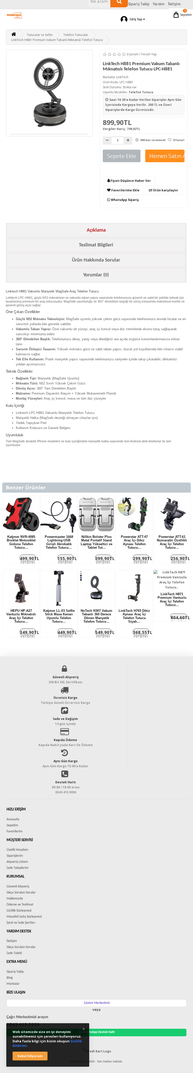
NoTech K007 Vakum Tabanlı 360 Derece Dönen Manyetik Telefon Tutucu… (96, 616)
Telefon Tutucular (75, 35)
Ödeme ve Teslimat (20, 905)
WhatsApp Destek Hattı (99, 1032)
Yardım (159, 4)
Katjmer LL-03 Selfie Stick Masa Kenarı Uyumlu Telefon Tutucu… (59, 616)
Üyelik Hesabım (17, 850)
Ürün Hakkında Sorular (96, 260)
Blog (10, 978)
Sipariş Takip (139, 4)
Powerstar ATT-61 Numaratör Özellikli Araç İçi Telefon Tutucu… (172, 542)
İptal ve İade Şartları (21, 923)
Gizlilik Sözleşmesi (19, 911)
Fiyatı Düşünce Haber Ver (131, 181)
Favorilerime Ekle (125, 190)
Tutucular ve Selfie (40, 35)
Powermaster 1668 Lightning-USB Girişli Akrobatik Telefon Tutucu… (59, 542)
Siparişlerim (15, 856)
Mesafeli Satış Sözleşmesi (24, 917)
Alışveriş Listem (17, 862)
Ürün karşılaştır (165, 190)
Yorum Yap (149, 54)
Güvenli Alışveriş (18, 886)
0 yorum (132, 54)
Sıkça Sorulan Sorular (21, 892)
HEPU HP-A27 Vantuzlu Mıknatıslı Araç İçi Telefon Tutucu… (21, 616)
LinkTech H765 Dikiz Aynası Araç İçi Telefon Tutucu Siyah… (134, 616)
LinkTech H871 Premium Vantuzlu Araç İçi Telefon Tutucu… (172, 599)
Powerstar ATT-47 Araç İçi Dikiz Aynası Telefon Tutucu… (134, 542)
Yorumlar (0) (96, 275)
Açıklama (96, 230)
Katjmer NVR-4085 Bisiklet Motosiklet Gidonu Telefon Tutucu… (21, 542)
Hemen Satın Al (166, 155)
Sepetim (183, 12)
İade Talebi (14, 953)
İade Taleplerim (17, 868)
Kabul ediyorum (30, 1056)
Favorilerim (14, 831)
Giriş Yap (135, 19)
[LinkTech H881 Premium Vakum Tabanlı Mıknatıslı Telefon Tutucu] (49, 93)
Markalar (13, 984)
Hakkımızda (15, 898)
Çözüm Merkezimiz (97, 1003)
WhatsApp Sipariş (124, 200)
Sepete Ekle (121, 155)
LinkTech (122, 77)
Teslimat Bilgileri (96, 245)
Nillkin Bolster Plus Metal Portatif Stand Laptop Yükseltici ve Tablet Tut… (96, 542)
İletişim (174, 4)
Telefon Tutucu (141, 92)
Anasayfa (13, 819)
